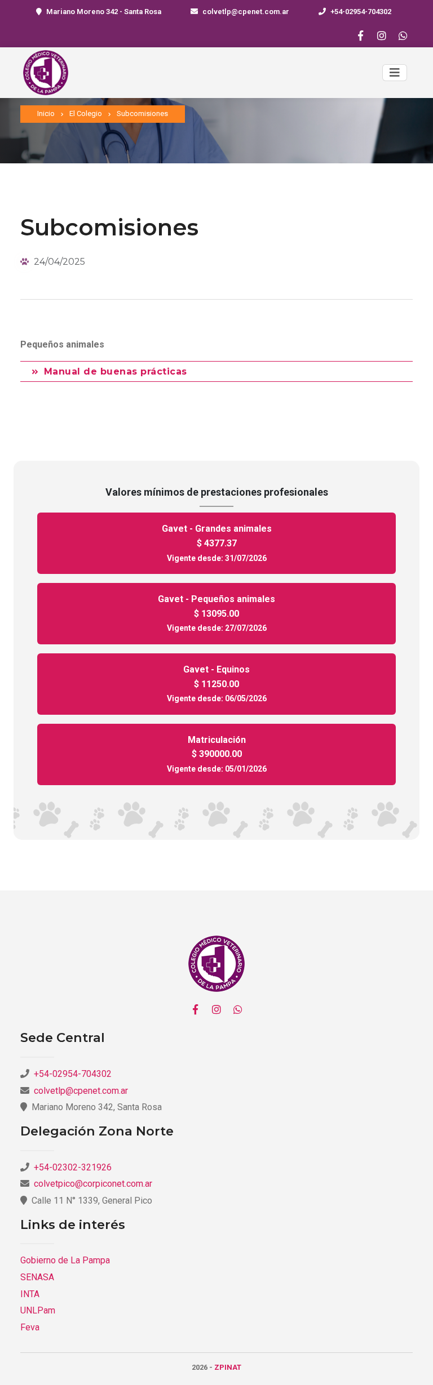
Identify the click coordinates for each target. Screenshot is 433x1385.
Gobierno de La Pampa (65, 1260)
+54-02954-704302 (360, 11)
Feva (29, 1327)
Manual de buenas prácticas (115, 371)
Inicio (46, 113)
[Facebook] (360, 35)
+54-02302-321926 (73, 1167)
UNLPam (37, 1310)
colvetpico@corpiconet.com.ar (93, 1183)
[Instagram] (381, 35)
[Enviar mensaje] (403, 35)
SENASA (37, 1277)
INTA (29, 1294)
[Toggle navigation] (394, 72)
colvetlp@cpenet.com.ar (245, 11)
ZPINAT (227, 1367)
